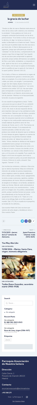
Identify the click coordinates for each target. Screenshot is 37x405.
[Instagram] (27, 397)
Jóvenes (8, 340)
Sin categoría (18, 15)
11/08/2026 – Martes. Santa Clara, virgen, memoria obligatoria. (17, 250)
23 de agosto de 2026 (10, 324)
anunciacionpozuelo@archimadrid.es (16, 388)
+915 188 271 (7, 393)
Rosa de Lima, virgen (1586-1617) (17, 330)
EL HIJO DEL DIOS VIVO (13, 322)
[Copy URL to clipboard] (33, 221)
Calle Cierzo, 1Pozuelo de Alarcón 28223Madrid (13, 376)
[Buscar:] (18, 303)
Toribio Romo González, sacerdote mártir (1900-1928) (17, 285)
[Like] (4, 221)
